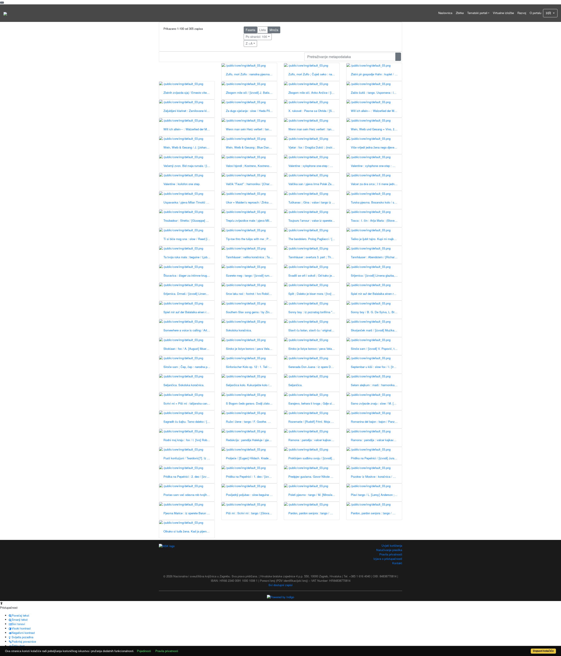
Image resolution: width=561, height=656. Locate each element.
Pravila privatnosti (390, 554)
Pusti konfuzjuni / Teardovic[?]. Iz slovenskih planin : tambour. (189, 458)
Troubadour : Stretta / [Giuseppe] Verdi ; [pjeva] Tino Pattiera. (189, 220)
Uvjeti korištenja (392, 545)
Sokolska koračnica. (239, 330)
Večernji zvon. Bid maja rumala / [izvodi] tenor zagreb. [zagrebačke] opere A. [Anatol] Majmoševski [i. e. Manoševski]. (189, 166)
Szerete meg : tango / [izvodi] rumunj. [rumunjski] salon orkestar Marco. (251, 275)
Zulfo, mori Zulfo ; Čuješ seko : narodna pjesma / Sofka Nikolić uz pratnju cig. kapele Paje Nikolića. (313, 74)
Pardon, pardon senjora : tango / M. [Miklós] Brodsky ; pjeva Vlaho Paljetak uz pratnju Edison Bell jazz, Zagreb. (376, 513)
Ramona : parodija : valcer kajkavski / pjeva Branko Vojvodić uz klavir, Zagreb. (313, 440)
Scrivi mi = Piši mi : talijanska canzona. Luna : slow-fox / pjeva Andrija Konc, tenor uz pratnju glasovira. (189, 403)
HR (549, 13)
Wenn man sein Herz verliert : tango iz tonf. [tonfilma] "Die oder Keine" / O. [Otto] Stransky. (313, 129)
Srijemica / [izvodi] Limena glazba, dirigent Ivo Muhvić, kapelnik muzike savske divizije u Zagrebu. (376, 275)
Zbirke (460, 13)
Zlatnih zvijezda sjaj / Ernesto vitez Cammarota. (189, 92)
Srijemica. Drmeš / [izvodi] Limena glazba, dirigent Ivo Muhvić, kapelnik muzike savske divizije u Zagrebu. (189, 294)
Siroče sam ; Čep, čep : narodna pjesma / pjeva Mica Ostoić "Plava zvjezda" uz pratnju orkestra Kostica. (189, 367)
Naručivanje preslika (389, 550)
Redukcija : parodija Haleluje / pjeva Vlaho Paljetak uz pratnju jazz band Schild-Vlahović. (251, 440)
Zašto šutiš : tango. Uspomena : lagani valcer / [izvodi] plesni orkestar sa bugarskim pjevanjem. (376, 92)
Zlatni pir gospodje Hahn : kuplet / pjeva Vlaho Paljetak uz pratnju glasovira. (376, 74)
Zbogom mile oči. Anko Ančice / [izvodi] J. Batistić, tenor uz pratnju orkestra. (313, 92)
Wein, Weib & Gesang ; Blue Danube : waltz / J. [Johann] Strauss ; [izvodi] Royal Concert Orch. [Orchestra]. (251, 147)
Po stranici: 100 (256, 36)
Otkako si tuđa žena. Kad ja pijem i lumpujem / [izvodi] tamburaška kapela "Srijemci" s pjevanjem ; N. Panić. (189, 531)
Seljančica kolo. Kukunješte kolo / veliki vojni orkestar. (251, 385)
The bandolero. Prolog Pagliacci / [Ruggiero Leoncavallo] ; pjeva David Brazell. (313, 239)
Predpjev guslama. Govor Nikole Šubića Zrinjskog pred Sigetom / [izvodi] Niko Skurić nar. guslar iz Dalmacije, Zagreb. (313, 476)
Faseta (250, 30)
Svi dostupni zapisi (280, 585)
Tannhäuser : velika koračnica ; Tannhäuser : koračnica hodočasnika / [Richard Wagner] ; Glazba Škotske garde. (251, 257)
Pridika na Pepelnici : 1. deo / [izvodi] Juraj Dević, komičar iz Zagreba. (251, 476)
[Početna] (5, 13)
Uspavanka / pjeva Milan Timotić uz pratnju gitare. (189, 202)
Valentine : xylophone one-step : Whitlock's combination (376, 166)
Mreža (274, 30)
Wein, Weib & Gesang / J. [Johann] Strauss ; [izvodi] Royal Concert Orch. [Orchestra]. (189, 147)
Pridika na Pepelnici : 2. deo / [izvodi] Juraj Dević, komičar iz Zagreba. (189, 476)
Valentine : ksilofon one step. (181, 184)
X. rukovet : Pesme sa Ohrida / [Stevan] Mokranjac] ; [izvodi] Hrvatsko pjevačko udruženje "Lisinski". (313, 111)
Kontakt (397, 563)
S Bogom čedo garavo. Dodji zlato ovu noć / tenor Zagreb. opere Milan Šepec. (251, 403)
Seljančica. (295, 385)
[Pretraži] (398, 57)
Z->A (249, 43)
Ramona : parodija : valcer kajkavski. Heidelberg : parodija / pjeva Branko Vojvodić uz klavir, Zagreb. (376, 440)
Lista (262, 30)
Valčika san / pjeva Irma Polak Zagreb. (313, 184)
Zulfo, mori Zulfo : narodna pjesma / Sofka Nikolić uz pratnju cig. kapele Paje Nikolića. (251, 74)
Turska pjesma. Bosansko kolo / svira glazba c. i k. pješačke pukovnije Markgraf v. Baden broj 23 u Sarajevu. (376, 202)
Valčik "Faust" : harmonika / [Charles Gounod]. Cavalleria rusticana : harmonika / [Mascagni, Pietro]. (251, 184)
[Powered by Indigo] (280, 596)
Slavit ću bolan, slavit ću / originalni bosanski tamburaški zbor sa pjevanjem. (313, 330)
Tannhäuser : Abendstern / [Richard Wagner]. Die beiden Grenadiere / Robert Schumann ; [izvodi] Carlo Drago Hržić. (376, 257)
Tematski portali (477, 13)
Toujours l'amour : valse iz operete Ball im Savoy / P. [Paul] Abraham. (313, 220)
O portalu (535, 13)
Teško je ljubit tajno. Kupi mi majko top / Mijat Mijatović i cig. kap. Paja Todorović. (376, 239)
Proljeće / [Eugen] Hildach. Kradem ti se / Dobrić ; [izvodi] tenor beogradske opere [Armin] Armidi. (251, 458)
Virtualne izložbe (503, 13)
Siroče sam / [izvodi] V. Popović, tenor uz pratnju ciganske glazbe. (376, 349)
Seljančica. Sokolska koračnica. (183, 385)
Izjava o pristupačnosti (387, 559)
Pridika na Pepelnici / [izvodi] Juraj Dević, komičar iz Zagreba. (376, 458)
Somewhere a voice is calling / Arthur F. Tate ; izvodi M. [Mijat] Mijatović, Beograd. (189, 330)
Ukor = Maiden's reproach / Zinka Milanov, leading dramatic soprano (251, 202)
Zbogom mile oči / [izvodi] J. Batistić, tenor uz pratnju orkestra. (251, 92)
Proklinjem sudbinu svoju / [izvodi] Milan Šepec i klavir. (313, 458)
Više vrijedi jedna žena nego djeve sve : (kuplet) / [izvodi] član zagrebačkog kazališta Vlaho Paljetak (376, 147)
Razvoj (521, 13)
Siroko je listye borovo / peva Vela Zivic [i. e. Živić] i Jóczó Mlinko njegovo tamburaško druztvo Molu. (313, 349)
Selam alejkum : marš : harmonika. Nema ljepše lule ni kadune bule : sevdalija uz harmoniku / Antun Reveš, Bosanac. (376, 385)
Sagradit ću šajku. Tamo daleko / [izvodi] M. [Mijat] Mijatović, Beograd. (189, 421)
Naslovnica (445, 13)
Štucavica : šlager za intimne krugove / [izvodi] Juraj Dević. (189, 275)
